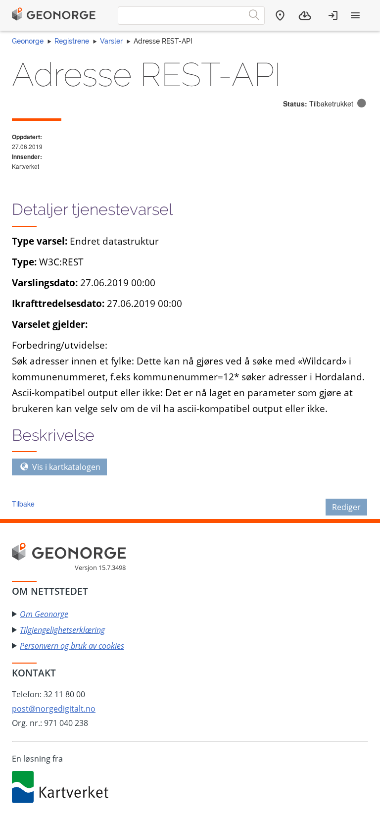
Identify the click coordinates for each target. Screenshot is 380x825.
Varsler (111, 41)
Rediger (346, 507)
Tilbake (23, 504)
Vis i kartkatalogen (65, 467)
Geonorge (28, 41)
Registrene (71, 41)
